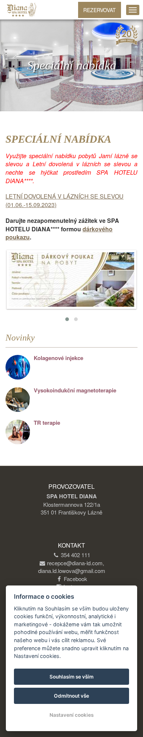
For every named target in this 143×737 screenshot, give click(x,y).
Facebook (75, 579)
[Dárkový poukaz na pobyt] (71, 279)
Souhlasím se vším (72, 677)
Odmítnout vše (71, 696)
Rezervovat (99, 10)
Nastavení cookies (72, 715)
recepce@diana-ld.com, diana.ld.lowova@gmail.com (71, 566)
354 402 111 (75, 555)
